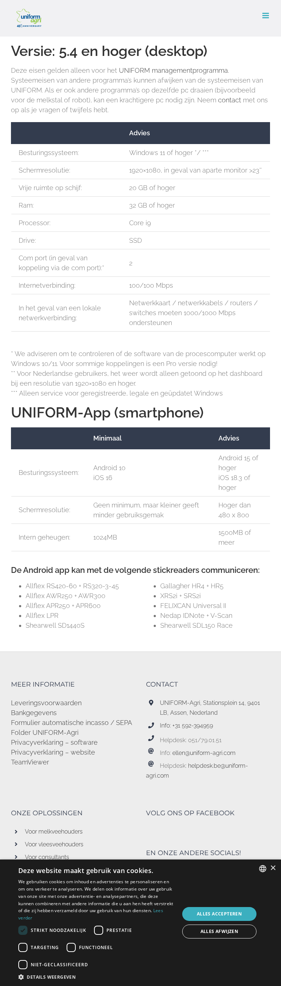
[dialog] (140, 923)
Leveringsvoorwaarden (46, 703)
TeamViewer (30, 762)
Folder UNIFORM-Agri (45, 732)
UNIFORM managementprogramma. (174, 70)
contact (230, 100)
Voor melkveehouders (54, 831)
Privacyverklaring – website (53, 752)
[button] (96, 977)
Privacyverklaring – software (54, 742)
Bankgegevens (34, 713)
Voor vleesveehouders (54, 844)
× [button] (273, 868)
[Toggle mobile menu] (266, 15)
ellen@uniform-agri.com (204, 752)
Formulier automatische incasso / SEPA (71, 722)
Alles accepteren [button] (219, 914)
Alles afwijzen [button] (220, 931)
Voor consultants (47, 857)
